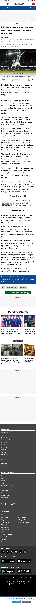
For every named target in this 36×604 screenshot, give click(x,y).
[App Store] (24, 561)
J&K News (4, 539)
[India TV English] (19, 4)
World (20, 8)
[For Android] (8, 571)
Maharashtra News (23, 515)
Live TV (3, 449)
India (14, 8)
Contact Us (4, 432)
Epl (3, 287)
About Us (4, 435)
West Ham (22, 287)
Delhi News (4, 517)
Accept (16, 602)
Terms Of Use (16, 581)
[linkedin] (20, 552)
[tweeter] (7, 552)
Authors (3, 452)
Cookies (6, 598)
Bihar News (4, 515)
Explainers (4, 493)
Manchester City (12, 287)
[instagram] (12, 552)
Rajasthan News (22, 517)
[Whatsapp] (29, 80)
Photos (3, 480)
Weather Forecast (6, 463)
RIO (20, 584)
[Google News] (5, 79)
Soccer (12, 23)
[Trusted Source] (15, 79)
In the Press (4, 442)
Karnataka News (6, 541)
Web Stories (4, 454)
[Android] (28, 0)
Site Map (7, 581)
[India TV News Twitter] (32, 0)
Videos (9, 8)
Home (3, 8)
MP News (4, 524)
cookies (7, 602)
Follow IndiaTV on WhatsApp (16, 293)
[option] (18, 204)
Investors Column (6, 444)
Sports (26, 8)
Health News (5, 497)
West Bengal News (23, 522)
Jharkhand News (6, 522)
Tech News (4, 490)
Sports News (5, 488)
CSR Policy (13, 584)
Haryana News (5, 520)
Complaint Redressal (7, 440)
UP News (4, 532)
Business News (5, 495)
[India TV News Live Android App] (8, 561)
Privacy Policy (27, 581)
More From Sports (18, 312)
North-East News (6, 527)
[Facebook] (3, 552)
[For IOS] (24, 571)
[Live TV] (33, 4)
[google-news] (25, 552)
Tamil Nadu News (6, 529)
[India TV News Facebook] (31, 0)
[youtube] (16, 552)
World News (4, 478)
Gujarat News (5, 537)
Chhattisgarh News (6, 534)
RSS (24, 584)
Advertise (4, 437)
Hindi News (4, 447)
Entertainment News (7, 485)
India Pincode (5, 466)
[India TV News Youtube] (34, 0)
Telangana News (23, 520)
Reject (26, 602)
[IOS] (27, 0)
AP (10, 37)
